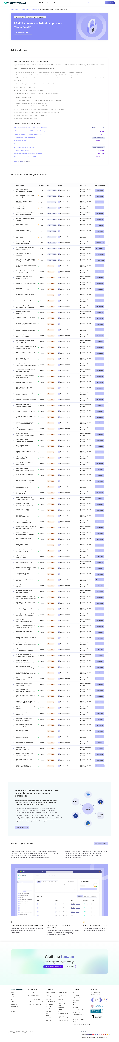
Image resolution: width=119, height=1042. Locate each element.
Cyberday (105, 1037)
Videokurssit (76, 1007)
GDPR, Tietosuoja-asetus (51, 1014)
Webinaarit (76, 995)
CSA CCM (48, 1009)
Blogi (74, 1002)
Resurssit (56, 3)
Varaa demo (14, 1004)
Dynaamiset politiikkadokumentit (63, 1017)
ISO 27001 (48, 999)
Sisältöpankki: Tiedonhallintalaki (80, 1024)
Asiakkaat (13, 997)
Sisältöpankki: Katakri (78, 1022)
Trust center (76, 1005)
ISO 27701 (48, 1011)
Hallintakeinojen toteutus (62, 1008)
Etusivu (12, 992)
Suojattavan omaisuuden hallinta (63, 1012)
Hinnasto (49, 3)
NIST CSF (48, 1006)
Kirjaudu (13, 1009)
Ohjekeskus (76, 1000)
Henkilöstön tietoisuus (61, 1000)
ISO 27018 (48, 1020)
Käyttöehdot (76, 1012)
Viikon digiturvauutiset (79, 1009)
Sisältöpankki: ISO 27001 (79, 1017)
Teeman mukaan (62, 992)
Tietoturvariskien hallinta (62, 996)
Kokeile (13, 1011)
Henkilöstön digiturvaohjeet (35, 1002)
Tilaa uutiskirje (76, 997)
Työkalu (41, 3)
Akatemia (65, 3)
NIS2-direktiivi (49, 1004)
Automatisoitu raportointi (34, 1004)
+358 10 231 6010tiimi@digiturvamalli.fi (96, 993)
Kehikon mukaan (50, 992)
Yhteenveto (31, 992)
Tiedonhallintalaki (50, 1001)
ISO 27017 (48, 1018)
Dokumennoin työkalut (34, 999)
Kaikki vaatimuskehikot (50, 996)
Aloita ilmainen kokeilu (22, 827)
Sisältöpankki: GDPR (78, 1019)
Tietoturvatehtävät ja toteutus (33, 996)
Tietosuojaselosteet (78, 1014)
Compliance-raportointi (61, 1004)
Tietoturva (13, 1001)
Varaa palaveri (14, 1006)
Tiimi (12, 999)
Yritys (71, 3)
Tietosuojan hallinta (63, 1020)
